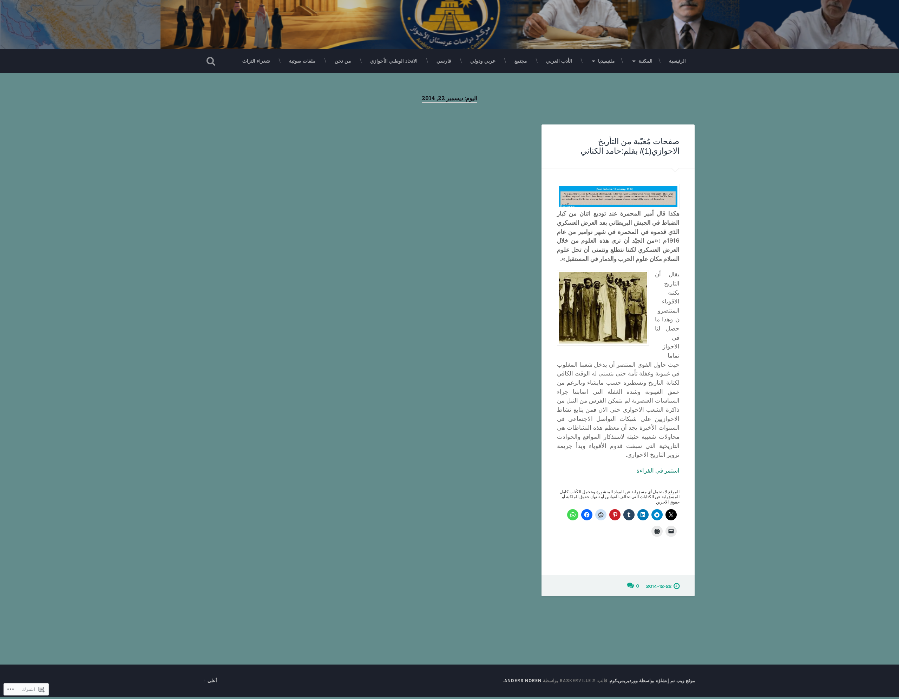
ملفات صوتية (302, 61)
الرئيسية (677, 61)
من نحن (343, 61)
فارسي (444, 61)
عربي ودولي (483, 61)
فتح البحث (211, 61)
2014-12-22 (658, 586)
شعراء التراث (256, 61)
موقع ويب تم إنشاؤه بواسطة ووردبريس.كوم (652, 680)
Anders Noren (523, 680)
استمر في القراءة (658, 470)
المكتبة (645, 61)
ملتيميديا (606, 61)
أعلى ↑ (210, 680)
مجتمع (520, 61)
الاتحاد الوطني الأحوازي (394, 61)
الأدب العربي (559, 61)
